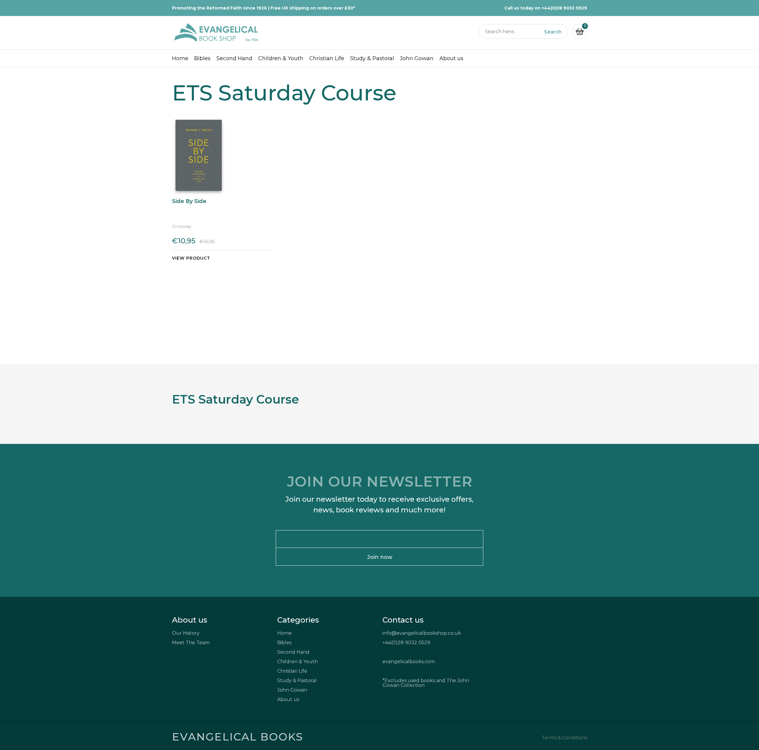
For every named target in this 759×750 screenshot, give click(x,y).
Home (180, 58)
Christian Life (326, 58)
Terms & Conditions (564, 737)
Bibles (202, 58)
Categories (298, 620)
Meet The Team (191, 642)
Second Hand (234, 58)
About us (451, 58)
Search (553, 32)
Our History (186, 633)
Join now (379, 557)
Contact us (403, 620)
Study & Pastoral (372, 58)
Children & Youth (280, 58)
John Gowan (416, 58)
